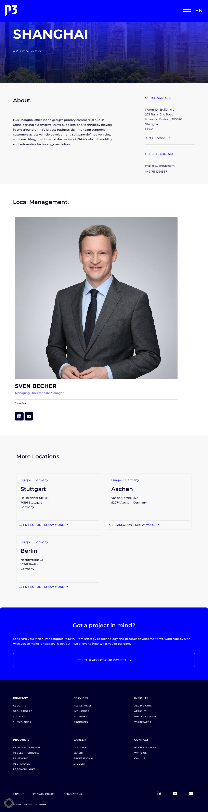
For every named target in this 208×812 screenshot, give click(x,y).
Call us (139, 758)
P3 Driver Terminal (27, 747)
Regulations (73, 794)
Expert (78, 752)
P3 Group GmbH (145, 747)
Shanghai (20, 403)
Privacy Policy (44, 794)
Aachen (122, 489)
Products (81, 722)
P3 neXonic (21, 758)
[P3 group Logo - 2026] (53, 11)
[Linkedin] (19, 416)
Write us (140, 752)
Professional (84, 758)
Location (19, 716)
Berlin (29, 550)
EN (199, 10)
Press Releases (145, 716)
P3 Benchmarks (24, 769)
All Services (83, 705)
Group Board (22, 711)
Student (80, 763)
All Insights (143, 705)
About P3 (19, 705)
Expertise (80, 716)
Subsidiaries (22, 722)
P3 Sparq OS (21, 763)
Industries (81, 711)
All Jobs (80, 747)
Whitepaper (142, 722)
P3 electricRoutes (26, 752)
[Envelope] (29, 416)
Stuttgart (33, 489)
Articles (140, 711)
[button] (9, 803)
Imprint (18, 794)
